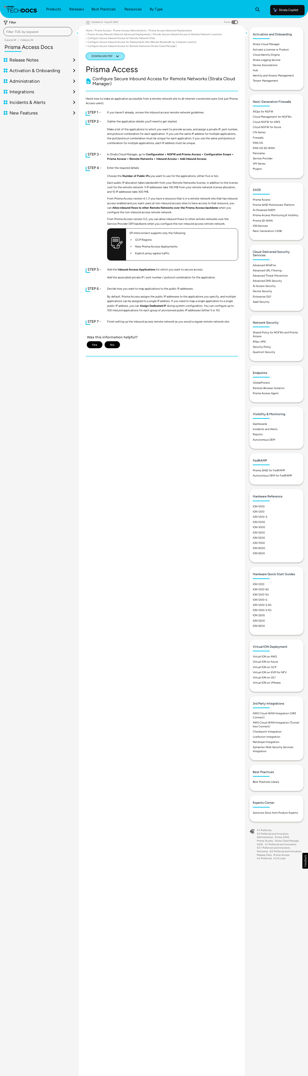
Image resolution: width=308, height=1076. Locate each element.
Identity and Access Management (273, 75)
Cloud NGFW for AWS (266, 122)
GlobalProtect (261, 382)
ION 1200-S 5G (262, 610)
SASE (260, 844)
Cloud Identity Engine (266, 54)
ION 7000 (259, 543)
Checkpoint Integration (267, 731)
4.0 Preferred (264, 858)
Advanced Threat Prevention (270, 275)
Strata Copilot (288, 10)
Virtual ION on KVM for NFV (270, 672)
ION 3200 (259, 532)
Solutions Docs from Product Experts (275, 812)
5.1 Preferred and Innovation (280, 844)
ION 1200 (258, 511)
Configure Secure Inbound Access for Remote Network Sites (121, 38)
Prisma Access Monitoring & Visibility (275, 215)
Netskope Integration (266, 742)
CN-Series (259, 132)
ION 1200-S (260, 516)
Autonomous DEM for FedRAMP (272, 475)
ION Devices (260, 225)
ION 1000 (259, 506)
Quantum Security (264, 352)
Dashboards (260, 424)
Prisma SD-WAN (263, 220)
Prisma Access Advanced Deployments (170, 30)
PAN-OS (258, 142)
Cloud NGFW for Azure (267, 127)
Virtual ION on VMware (267, 682)
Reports (258, 434)
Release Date (264, 855)
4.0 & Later (279, 858)
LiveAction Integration (266, 736)
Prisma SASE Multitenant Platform (273, 204)
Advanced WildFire (264, 265)
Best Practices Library (266, 781)
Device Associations (265, 65)
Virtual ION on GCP (264, 667)
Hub (255, 70)
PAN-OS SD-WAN (264, 148)
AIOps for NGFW (263, 111)
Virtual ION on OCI (264, 677)
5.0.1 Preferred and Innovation (273, 847)
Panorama (259, 153)
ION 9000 (259, 548)
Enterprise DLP (262, 296)
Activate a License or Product (271, 49)
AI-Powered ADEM (264, 210)
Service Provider (263, 158)
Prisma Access (103, 30)
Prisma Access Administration (129, 30)
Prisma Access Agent (266, 393)
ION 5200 (259, 537)
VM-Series (259, 163)
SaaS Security (261, 301)
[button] (305, 861)
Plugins (257, 168)
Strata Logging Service (266, 60)
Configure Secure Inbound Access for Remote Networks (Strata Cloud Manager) (132, 46)
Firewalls (258, 137)
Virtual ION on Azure (265, 661)
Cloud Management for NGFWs (272, 116)
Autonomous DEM (264, 439)
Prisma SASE (282, 837)
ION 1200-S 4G (262, 605)
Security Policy (262, 346)
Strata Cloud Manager (266, 44)
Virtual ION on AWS (265, 656)
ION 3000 (259, 527)
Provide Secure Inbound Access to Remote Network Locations (187, 34)
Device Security (262, 291)
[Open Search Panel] (257, 10)
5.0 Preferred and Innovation (272, 833)
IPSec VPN (259, 341)
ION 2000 (259, 522)
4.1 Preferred (264, 830)
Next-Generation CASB (267, 231)
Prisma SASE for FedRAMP (269, 470)
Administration (265, 837)
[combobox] (37, 31)
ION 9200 (259, 553)
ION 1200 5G (261, 594)
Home (89, 30)
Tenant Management (265, 80)
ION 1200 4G (261, 589)
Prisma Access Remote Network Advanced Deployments (118, 34)
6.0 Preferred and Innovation (285, 851)
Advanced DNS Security (267, 280)
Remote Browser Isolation (269, 388)
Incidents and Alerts (265, 429)
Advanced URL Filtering (267, 270)
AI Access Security (264, 286)
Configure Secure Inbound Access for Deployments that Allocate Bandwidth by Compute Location (141, 42)
